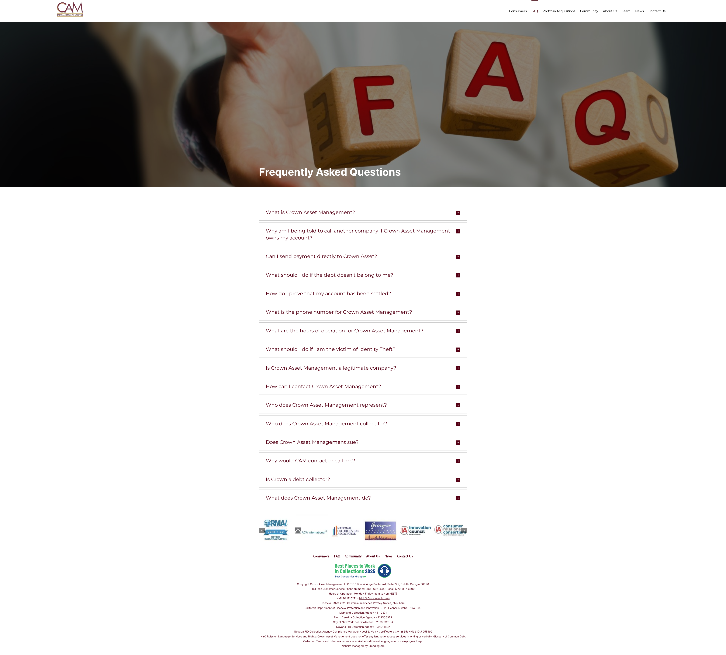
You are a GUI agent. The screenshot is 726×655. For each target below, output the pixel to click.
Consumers (321, 556)
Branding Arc (376, 645)
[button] (363, 212)
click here (399, 603)
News (388, 556)
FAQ (337, 556)
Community (353, 556)
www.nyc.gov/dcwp (409, 641)
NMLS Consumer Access (374, 598)
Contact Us (405, 556)
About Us (373, 556)
